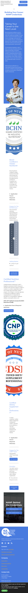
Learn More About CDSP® (14, 488)
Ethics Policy (4, 566)
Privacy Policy (4, 560)
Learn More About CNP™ (8, 310)
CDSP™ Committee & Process (14, 512)
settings (16, 588)
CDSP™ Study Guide (13, 459)
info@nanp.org (7, 582)
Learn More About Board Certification (14, 273)
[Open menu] (14, 9)
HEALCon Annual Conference (8, 554)
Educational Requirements (13, 479)
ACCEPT (4, 590)
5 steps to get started (13, 264)
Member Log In (23, 1)
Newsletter (11, 549)
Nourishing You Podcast (6, 552)
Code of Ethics (4, 568)
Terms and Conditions (6, 563)
